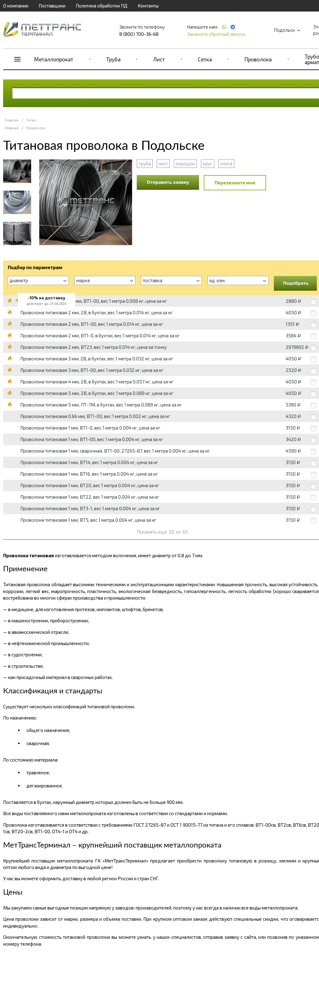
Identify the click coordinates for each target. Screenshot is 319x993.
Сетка (205, 59)
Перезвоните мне (235, 182)
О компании (15, 5)
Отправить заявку (168, 182)
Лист (159, 59)
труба (145, 163)
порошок (185, 163)
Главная (11, 120)
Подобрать (296, 283)
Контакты (148, 5)
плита (226, 163)
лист (163, 163)
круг (207, 163)
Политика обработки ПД (101, 5)
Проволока (258, 59)
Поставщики (52, 5)
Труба (113, 59)
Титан (31, 120)
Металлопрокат (53, 59)
